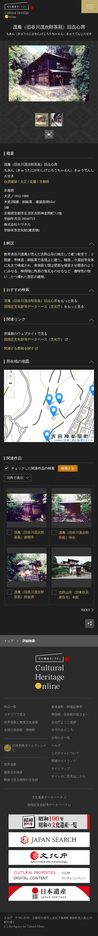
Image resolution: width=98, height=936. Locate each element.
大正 (23, 181)
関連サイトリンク (63, 761)
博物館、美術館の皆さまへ (69, 714)
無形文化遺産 (13, 772)
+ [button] (10, 376)
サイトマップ (60, 768)
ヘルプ (56, 745)
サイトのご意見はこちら (68, 776)
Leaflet (58, 440)
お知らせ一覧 (60, 737)
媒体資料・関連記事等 (66, 707)
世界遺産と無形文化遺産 (21, 722)
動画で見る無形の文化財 (21, 780)
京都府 (44, 181)
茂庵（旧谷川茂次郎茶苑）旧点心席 (30, 301)
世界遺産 (10, 764)
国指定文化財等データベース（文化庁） (34, 306)
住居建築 (10, 181)
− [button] (10, 383)
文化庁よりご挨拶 (63, 722)
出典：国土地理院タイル (78, 440)
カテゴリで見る (15, 714)
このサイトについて (65, 753)
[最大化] (10, 393)
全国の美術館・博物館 (19, 730)
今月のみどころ (62, 730)
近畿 (33, 181)
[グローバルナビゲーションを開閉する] (89, 6)
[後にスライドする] (87, 610)
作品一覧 (10, 707)
